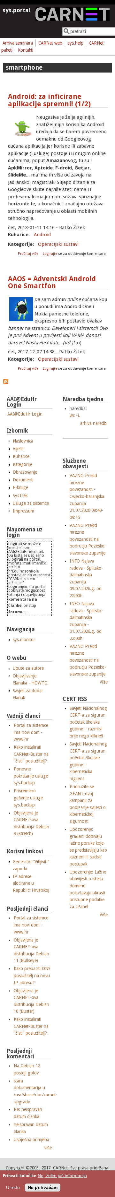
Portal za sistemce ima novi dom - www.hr (31, 732)
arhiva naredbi (94, 423)
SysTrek (20, 495)
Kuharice (21, 456)
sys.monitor (24, 639)
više (48, 1147)
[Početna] (72, 19)
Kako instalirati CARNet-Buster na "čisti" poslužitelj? (31, 754)
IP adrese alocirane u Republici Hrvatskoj (31, 883)
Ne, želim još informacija (62, 1175)
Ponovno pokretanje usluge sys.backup (31, 775)
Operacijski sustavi (58, 244)
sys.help (75, 43)
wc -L (75, 415)
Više (104, 682)
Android (42, 234)
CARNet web (50, 43)
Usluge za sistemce (31, 503)
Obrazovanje (25, 472)
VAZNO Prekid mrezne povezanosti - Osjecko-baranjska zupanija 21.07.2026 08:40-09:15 (87, 496)
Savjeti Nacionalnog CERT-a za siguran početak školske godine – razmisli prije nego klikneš (88, 722)
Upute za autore (28, 668)
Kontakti (25, 50)
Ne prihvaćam (42, 1187)
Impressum (23, 510)
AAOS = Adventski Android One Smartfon (52, 282)
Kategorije (22, 464)
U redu (13, 1187)
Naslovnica (23, 440)
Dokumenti (23, 479)
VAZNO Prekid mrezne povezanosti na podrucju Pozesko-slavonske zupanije (88, 539)
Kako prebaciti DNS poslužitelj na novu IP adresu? (32, 975)
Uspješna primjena (31, 1139)
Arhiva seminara (18, 43)
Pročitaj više (28, 254)
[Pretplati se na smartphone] (5, 382)
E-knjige (20, 487)
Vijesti (18, 448)
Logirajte (50, 254)
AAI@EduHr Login (24, 414)
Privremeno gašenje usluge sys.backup (28, 797)
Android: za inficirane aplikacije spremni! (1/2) (49, 100)
